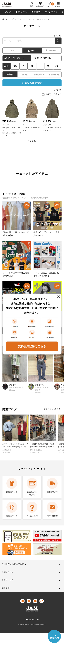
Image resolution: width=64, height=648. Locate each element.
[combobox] (32, 40)
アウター (21, 19)
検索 (58, 40)
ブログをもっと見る (52, 409)
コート (31, 19)
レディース (21, 12)
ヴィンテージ (51, 12)
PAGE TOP (30, 619)
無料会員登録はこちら (32, 346)
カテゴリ (36, 12)
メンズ (8, 12)
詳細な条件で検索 (32, 82)
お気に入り (40, 6)
